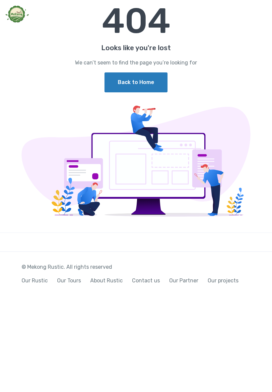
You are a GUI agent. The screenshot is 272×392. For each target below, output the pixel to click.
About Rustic (106, 280)
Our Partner (183, 280)
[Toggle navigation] (261, 15)
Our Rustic (35, 280)
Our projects (223, 280)
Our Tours (69, 280)
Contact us (146, 280)
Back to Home (136, 82)
